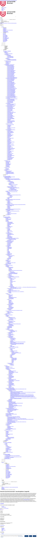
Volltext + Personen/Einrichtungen (5, 21)
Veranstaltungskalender (8, 468)
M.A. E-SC (7, 470)
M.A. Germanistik (8, 472)
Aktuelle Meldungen (5, 31)
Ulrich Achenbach (6, 508)
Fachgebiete (2, 503)
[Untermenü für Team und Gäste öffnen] (14, 339)
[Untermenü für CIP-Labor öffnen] (7, 170)
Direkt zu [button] (3, 462)
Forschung (3, 506)
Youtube (3, 533)
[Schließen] (3, 216)
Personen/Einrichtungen (5, 483)
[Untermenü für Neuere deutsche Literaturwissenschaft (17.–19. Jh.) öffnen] (19, 290)
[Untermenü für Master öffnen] (9, 299)
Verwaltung (7, 464)
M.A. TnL (4, 41)
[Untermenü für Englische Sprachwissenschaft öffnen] (13, 241)
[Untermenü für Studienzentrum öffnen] (8, 54)
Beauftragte (4, 29)
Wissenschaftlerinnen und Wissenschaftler (11, 466)
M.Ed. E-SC (4, 34)
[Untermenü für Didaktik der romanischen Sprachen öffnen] (14, 388)
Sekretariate (4, 30)
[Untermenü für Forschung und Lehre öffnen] (12, 181)
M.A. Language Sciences (6, 37)
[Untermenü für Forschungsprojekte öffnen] (13, 330)
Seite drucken (1, 509)
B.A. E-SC (4, 33)
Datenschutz (3, 528)
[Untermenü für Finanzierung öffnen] (9, 446)
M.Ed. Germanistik (5, 36)
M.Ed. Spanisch (8, 477)
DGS (2, 530)
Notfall (2, 529)
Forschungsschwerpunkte (26, 499)
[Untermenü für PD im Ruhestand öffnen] (10, 103)
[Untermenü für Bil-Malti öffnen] (12, 357)
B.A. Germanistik (5, 35)
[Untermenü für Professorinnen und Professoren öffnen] (13, 65)
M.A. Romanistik (5, 39)
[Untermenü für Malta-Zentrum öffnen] (12, 337)
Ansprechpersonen (2, 525)
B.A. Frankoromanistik (5, 38)
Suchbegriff (1, 19)
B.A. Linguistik (8, 473)
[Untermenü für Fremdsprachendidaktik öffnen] (11, 254)
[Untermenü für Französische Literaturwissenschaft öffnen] (14, 408)
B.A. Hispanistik (8, 475)
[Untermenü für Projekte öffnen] (12, 185)
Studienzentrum (5, 28)
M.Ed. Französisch (5, 40)
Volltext (2, 20)
